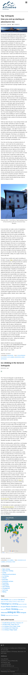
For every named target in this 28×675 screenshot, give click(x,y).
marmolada (24, 604)
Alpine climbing (6, 569)
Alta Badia (4, 599)
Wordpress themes (20, 674)
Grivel (20, 480)
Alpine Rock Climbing (7, 570)
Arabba (10, 599)
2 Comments (16, 24)
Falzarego (5, 604)
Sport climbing (5, 586)
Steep (13, 561)
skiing (22, 357)
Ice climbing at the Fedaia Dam (10, 628)
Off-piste (4, 577)
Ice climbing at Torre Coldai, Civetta (11, 626)
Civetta (7, 601)
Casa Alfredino (21, 355)
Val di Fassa (11, 615)
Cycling (4, 572)
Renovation (10, 355)
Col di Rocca (4, 357)
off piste (3, 606)
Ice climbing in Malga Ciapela (9, 629)
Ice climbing (11, 357)
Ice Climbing (10, 560)
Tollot (11, 260)
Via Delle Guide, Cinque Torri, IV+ (10, 624)
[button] (9, 5)
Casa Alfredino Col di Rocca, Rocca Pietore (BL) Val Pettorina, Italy (9, 660)
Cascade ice (20, 560)
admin (9, 24)
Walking (4, 591)
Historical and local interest (9, 574)
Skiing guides (5, 584)
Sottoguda (4, 358)
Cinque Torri (3, 601)
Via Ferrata (5, 590)
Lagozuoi (20, 604)
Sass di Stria (20, 609)
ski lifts (16, 612)
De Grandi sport (5, 498)
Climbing (10, 601)
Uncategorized (6, 588)
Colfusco (19, 601)
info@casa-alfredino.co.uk (7, 666)
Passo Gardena (11, 606)
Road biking (5, 583)
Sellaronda (4, 612)
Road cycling (3, 609)
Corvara (22, 601)
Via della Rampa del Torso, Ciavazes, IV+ (12, 622)
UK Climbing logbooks (8, 506)
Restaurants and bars (7, 581)
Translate (12, 671)
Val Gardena (16, 615)
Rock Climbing (12, 609)
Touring (7, 615)
